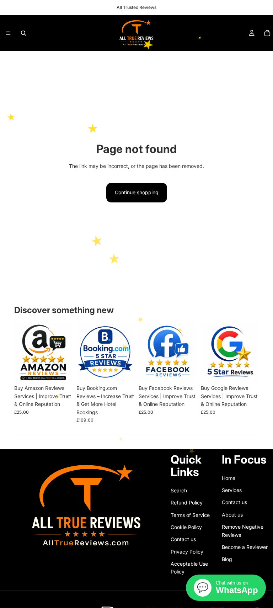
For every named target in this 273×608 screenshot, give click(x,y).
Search (179, 490)
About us (232, 515)
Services (232, 490)
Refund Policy (187, 502)
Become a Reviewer (245, 547)
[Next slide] (64, 352)
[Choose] (123, 370)
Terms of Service (190, 515)
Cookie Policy (186, 527)
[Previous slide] (22, 352)
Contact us (183, 539)
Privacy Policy (187, 552)
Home (228, 478)
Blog (227, 559)
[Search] (23, 33)
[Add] (61, 370)
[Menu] (8, 33)
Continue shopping (137, 192)
